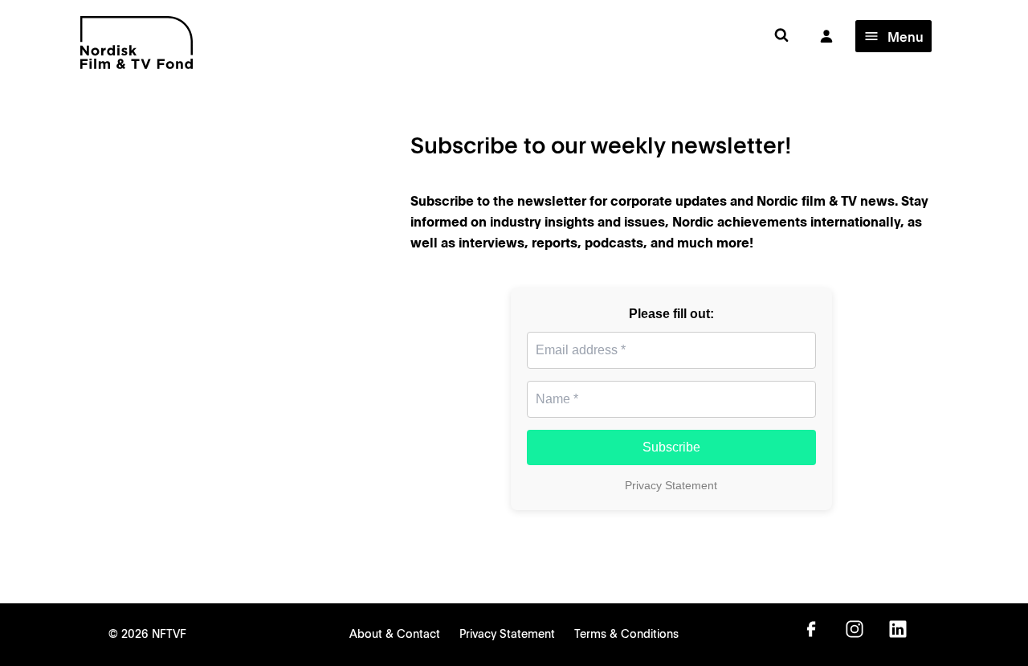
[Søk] (781, 36)
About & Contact (394, 633)
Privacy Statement (671, 485)
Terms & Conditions (626, 633)
